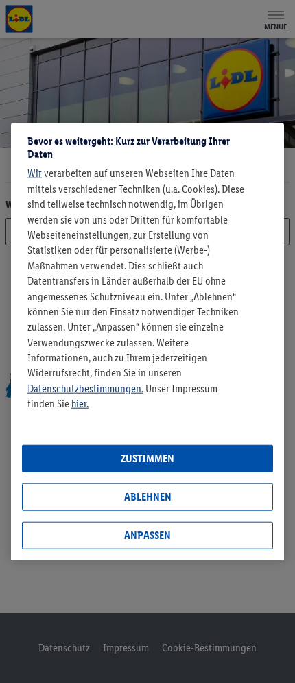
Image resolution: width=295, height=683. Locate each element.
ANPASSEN (147, 535)
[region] (147, 341)
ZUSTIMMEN (147, 458)
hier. (79, 403)
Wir (34, 173)
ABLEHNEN (148, 496)
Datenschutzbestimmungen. (85, 388)
